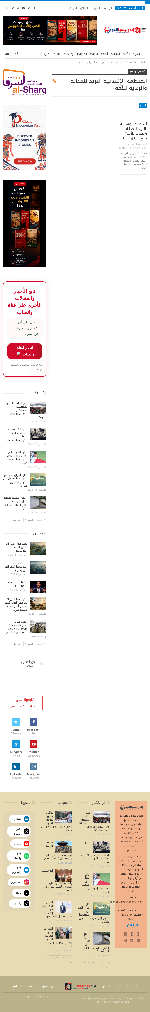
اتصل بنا (95, 8)
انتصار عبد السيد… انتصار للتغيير (16, 584)
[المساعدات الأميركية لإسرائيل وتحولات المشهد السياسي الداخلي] (38, 626)
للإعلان (84, 8)
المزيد (74, 8)
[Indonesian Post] (80, 986)
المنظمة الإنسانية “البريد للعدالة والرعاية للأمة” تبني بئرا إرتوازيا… (133, 131)
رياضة (57, 54)
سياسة (115, 54)
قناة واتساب (17, 856)
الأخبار (126, 54)
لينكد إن (16, 818)
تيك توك (16, 903)
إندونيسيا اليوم (33, 996)
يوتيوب (17, 843)
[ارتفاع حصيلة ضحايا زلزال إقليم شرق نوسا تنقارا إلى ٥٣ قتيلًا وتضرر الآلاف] (38, 502)
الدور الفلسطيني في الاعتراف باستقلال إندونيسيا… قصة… (16, 435)
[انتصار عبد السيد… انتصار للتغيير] (38, 587)
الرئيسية (107, 8)
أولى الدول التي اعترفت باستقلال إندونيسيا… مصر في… (17, 458)
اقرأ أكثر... (131, 925)
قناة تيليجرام (16, 870)
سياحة (93, 54)
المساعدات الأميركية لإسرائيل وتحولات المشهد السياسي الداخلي (16, 627)
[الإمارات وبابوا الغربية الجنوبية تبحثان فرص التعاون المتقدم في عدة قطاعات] (63, 933)
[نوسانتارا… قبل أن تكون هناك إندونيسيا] (38, 548)
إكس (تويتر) (17, 831)
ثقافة (104, 54)
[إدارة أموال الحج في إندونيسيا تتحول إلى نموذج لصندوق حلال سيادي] (38, 479)
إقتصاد (68, 54)
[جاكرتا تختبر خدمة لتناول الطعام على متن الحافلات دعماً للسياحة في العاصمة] (63, 817)
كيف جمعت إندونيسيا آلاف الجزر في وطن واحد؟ (15, 566)
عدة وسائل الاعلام (24, 986)
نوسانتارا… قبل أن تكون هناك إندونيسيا (16, 547)
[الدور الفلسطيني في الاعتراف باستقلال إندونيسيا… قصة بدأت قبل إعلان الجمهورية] (38, 434)
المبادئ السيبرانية (49, 986)
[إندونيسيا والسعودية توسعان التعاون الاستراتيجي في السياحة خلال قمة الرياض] (63, 875)
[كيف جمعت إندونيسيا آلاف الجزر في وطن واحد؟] (38, 567)
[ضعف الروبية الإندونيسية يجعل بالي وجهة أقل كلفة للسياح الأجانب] (63, 847)
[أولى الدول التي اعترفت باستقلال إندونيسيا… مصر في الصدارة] (38, 457)
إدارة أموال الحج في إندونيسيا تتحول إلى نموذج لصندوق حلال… (15, 480)
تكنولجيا (81, 54)
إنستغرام (16, 882)
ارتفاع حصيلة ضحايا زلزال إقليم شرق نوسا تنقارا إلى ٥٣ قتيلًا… (15, 503)
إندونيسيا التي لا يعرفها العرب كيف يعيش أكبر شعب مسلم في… (16, 604)
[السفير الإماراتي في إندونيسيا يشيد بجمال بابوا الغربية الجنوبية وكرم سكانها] (63, 907)
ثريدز (18, 892)
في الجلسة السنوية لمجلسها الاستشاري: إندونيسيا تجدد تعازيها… (25, 410)
